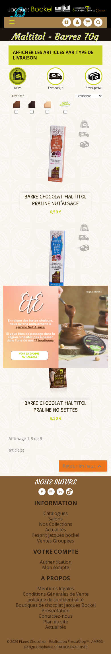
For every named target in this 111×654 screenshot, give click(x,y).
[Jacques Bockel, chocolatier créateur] (55, 7)
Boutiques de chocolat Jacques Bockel (56, 605)
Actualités (55, 529)
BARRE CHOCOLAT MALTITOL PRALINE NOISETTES (55, 406)
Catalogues (56, 513)
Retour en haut (83, 466)
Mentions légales (55, 588)
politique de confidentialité (55, 600)
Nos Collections (55, 524)
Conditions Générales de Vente (56, 594)
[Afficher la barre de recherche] (98, 22)
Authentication (55, 562)
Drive (17, 88)
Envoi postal (94, 88)
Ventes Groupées (55, 541)
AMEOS (97, 641)
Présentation (55, 610)
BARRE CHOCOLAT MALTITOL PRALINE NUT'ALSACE (55, 199)
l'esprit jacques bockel (55, 535)
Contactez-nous (56, 616)
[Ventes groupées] (66, 22)
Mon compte (55, 567)
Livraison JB (55, 88)
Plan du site (55, 622)
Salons (55, 519)
